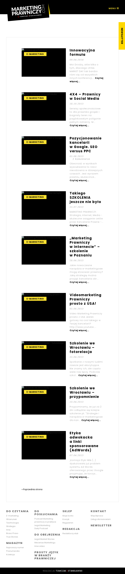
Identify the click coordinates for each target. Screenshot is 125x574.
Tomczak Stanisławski (69, 570)
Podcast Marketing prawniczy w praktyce (45, 520)
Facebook (93, 531)
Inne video (39, 546)
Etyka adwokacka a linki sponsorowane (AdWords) (62, 455)
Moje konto (67, 515)
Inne (8, 529)
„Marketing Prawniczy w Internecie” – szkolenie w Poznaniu (62, 260)
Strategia (10, 526)
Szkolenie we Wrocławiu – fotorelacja (62, 359)
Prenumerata (13, 551)
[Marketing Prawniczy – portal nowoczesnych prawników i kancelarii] (28, 10)
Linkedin (100, 531)
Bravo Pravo (12, 533)
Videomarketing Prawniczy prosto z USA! (62, 312)
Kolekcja (10, 554)
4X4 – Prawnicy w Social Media (62, 109)
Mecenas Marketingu (44, 542)
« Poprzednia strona (32, 489)
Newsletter (101, 525)
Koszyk (65, 519)
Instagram (106, 531)
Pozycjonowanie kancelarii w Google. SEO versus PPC (62, 159)
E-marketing (12, 515)
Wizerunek (11, 519)
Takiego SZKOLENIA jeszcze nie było (62, 209)
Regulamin (67, 522)
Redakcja (71, 529)
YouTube (113, 531)
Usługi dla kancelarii (101, 519)
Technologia (12, 522)
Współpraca (97, 515)
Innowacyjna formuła (62, 65)
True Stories (12, 536)
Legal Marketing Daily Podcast (42, 527)
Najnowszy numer (15, 547)
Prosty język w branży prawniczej (46, 555)
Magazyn (14, 543)
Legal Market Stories (44, 539)
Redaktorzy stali (70, 533)
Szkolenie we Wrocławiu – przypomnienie (62, 404)
